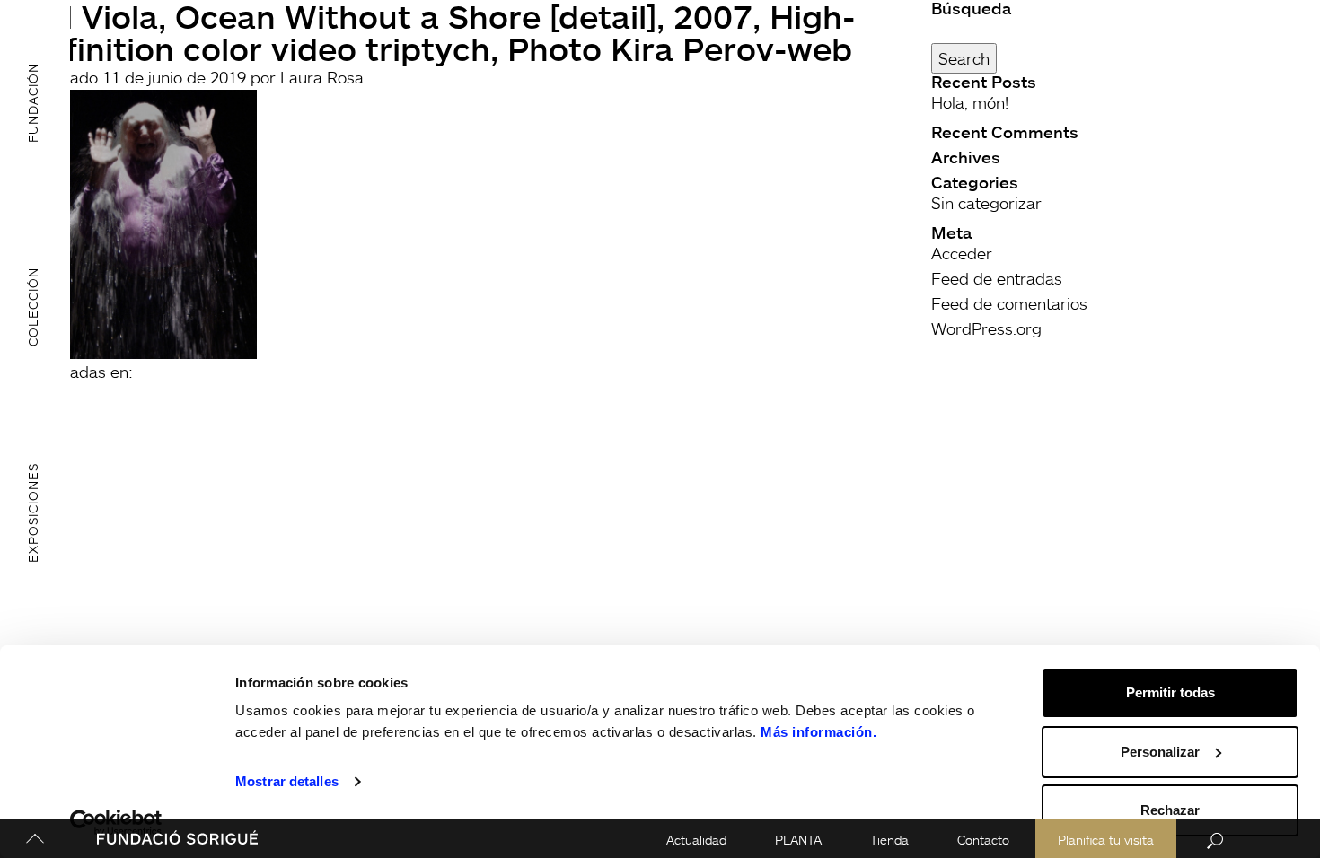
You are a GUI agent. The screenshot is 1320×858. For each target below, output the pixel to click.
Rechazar (1170, 810)
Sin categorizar (986, 203)
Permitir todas (1170, 692)
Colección (32, 306)
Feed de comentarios (1009, 303)
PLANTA (798, 839)
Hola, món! (969, 102)
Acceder (961, 253)
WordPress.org (986, 328)
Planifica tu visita (1106, 839)
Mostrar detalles (287, 781)
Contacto (983, 839)
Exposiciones (32, 512)
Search (964, 58)
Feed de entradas (996, 278)
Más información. (818, 732)
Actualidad (696, 839)
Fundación (32, 103)
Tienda (889, 839)
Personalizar (1160, 751)
